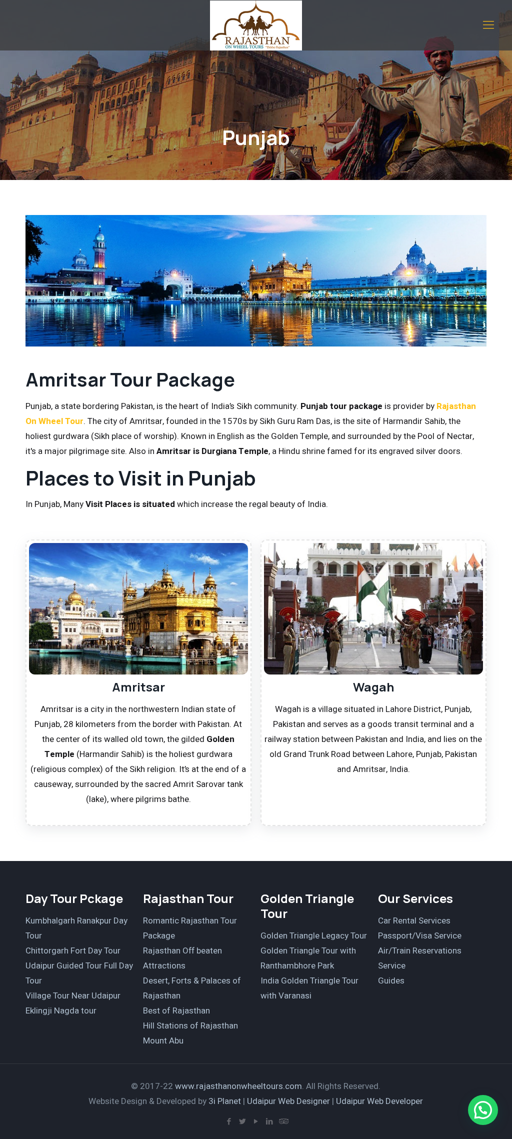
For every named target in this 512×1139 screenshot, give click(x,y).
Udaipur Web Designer (288, 1101)
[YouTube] (255, 1121)
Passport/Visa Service (420, 936)
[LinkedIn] (269, 1121)
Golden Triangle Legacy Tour (313, 936)
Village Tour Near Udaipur (73, 996)
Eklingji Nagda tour (61, 1010)
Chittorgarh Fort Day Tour (73, 950)
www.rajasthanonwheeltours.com (238, 1086)
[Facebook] (229, 1121)
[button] (483, 1110)
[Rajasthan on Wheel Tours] (256, 25)
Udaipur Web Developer (379, 1101)
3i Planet (225, 1101)
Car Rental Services (414, 920)
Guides (391, 980)
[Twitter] (242, 1121)
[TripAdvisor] (283, 1121)
